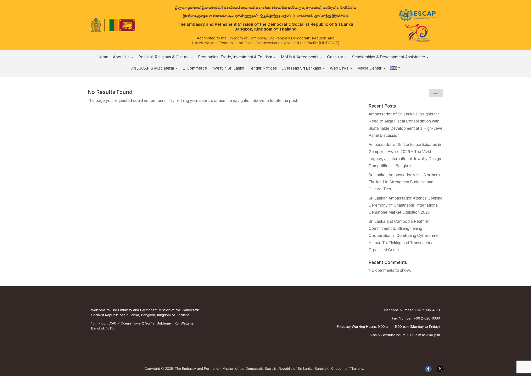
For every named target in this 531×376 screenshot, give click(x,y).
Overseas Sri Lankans (301, 69)
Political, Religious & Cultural (163, 57)
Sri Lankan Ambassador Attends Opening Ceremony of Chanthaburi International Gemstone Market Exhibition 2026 (405, 205)
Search (436, 93)
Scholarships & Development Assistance (388, 57)
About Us (121, 57)
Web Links (339, 69)
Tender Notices (263, 69)
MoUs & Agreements (299, 57)
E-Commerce (195, 69)
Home (102, 57)
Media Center (369, 69)
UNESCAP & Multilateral (152, 69)
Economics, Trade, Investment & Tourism (235, 57)
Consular (335, 57)
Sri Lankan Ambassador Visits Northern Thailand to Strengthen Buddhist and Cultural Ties (404, 182)
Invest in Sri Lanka (228, 69)
